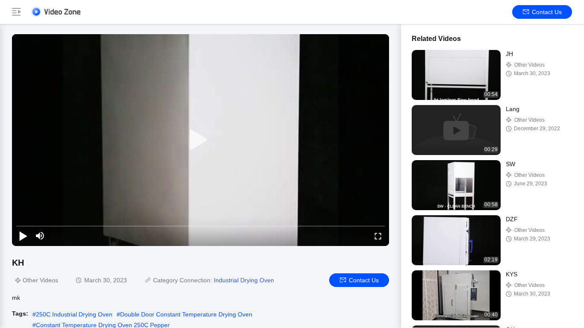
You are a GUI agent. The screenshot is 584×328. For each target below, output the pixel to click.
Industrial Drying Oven (244, 280)
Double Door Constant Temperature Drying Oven (186, 314)
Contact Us (547, 12)
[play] (200, 140)
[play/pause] (23, 235)
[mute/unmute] (40, 235)
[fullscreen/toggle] (377, 235)
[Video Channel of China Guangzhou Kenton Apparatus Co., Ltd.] (55, 11)
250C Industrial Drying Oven (74, 314)
